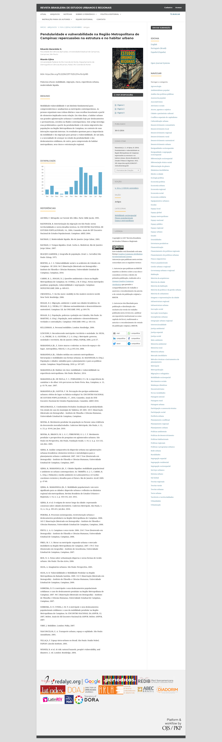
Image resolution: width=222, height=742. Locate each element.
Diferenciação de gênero (160, 166)
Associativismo (157, 102)
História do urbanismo (160, 293)
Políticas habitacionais (159, 439)
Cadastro (168, 7)
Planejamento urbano (159, 427)
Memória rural (156, 348)
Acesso (178, 7)
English (154, 44)
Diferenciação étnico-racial (161, 162)
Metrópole (155, 366)
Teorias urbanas (157, 489)
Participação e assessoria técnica (163, 408)
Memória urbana (157, 351)
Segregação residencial (160, 462)
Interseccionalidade (158, 324)
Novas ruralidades (158, 393)
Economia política (158, 182)
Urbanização (156, 505)
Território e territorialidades (162, 497)
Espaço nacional (157, 220)
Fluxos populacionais (124, 218)
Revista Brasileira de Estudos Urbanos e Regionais (75, 7)
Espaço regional (157, 228)
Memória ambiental (158, 344)
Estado (153, 235)
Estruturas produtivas (159, 243)
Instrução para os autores (56, 19)
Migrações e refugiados (160, 373)
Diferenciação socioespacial (161, 158)
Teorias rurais (156, 485)
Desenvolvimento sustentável (162, 140)
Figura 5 (120, 113)
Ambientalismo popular (160, 90)
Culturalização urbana (159, 121)
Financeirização (157, 247)
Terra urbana (156, 493)
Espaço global (156, 212)
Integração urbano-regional (162, 321)
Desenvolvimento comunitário (163, 125)
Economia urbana (158, 185)
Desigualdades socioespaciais (162, 148)
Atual (43, 14)
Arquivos (55, 14)
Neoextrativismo (157, 389)
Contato (101, 19)
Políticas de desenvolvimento (162, 435)
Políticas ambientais (159, 431)
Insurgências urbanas (159, 317)
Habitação (155, 274)
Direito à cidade (157, 174)
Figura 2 (120, 109)
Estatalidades (156, 239)
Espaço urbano (157, 232)
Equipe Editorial (84, 19)
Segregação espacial (158, 458)
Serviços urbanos (157, 470)
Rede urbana (156, 451)
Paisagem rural (157, 400)
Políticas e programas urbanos (163, 447)
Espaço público (157, 224)
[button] (119, 333)
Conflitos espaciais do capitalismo (164, 117)
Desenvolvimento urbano (161, 144)
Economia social (157, 193)
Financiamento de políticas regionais (165, 251)
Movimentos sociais (158, 381)
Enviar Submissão (161, 28)
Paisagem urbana (157, 404)
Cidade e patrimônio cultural (162, 113)
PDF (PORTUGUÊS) (124, 95)
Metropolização (157, 369)
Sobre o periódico (85, 14)
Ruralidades (155, 454)
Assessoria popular (158, 98)
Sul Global (155, 478)
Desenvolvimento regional (161, 133)
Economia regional (158, 189)
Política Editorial (109, 14)
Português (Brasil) (158, 48)
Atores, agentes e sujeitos (161, 109)
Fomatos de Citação (125, 170)
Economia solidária (158, 197)
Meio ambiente (157, 340)
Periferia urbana (157, 416)
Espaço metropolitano (124, 220)
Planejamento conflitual (160, 420)
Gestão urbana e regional (160, 266)
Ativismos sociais (158, 105)
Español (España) (158, 52)
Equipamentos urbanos (160, 201)
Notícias (67, 14)
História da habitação (159, 286)
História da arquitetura (160, 278)
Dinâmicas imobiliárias (160, 170)
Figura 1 (120, 105)
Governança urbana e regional (163, 270)
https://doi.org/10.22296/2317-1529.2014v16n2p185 (66, 74)
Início (43, 27)
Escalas (153, 205)
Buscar (176, 14)
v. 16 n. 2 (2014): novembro (70, 27)
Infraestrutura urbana (159, 305)
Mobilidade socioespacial (125, 215)
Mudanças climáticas (159, 385)
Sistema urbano (157, 474)
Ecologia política (157, 178)
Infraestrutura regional (160, 301)
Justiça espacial (157, 332)
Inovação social (157, 309)
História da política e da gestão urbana (166, 290)
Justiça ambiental (157, 328)
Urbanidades (156, 501)
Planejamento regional (160, 424)
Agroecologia (156, 86)
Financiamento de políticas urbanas (165, 255)
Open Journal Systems (160, 63)
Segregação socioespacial (160, 466)
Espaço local (155, 208)
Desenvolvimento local (160, 129)
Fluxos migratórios (158, 259)
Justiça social (156, 336)
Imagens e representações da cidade (165, 297)
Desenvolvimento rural (160, 136)
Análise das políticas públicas (162, 94)
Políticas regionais (158, 443)
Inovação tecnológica (159, 313)
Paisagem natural (157, 397)
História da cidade (158, 282)
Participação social (158, 412)
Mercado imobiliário (159, 355)
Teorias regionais (157, 481)
